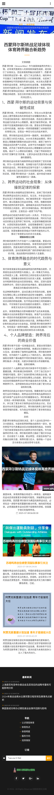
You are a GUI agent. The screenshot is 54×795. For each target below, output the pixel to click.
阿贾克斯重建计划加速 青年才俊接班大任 (27, 632)
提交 (49, 758)
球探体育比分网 (40, 789)
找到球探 (26, 740)
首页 (21, 24)
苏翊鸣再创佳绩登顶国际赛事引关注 (27, 563)
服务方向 (26, 736)
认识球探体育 (28, 722)
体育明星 (30, 24)
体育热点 (26, 727)
